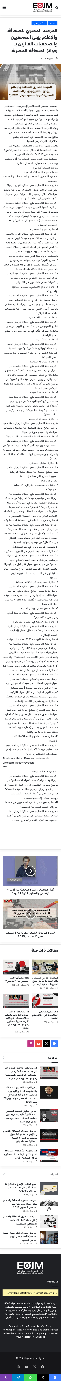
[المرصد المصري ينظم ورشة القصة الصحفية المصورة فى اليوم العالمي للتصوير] (49, 1237)
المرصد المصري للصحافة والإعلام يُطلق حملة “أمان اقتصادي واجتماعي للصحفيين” (20, 1220)
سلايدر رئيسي (39, 23)
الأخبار (53, 23)
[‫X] (46, 1043)
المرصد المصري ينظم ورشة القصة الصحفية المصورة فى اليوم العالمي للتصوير (20, 1236)
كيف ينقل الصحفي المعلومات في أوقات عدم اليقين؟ (45, 1015)
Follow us (52, 1281)
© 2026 (20, 1358)
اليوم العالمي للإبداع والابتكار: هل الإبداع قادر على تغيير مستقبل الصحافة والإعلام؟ (20, 1188)
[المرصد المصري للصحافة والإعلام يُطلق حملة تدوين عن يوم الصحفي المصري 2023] (49, 1205)
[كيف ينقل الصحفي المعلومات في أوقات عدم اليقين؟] (45, 1000)
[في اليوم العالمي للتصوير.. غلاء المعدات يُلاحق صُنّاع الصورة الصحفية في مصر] (45, 967)
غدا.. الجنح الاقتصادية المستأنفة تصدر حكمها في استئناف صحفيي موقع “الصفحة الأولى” (20, 1154)
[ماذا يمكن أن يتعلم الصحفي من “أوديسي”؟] (16, 967)
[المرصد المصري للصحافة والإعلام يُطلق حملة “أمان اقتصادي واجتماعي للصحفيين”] (49, 1221)
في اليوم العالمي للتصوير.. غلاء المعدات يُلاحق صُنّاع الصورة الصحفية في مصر (45, 981)
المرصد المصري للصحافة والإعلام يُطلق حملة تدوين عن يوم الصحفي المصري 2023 (20, 1204)
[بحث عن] (56, 9)
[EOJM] (43, 7)
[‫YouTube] (38, 1043)
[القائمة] (4, 9)
